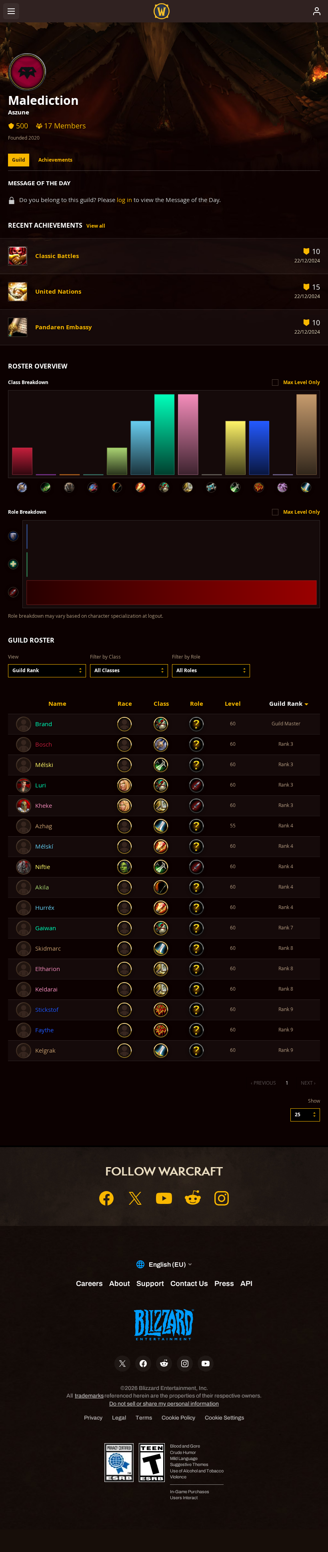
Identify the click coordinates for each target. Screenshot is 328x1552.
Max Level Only (301, 382)
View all (95, 225)
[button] (47, 670)
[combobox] (47, 670)
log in (124, 200)
